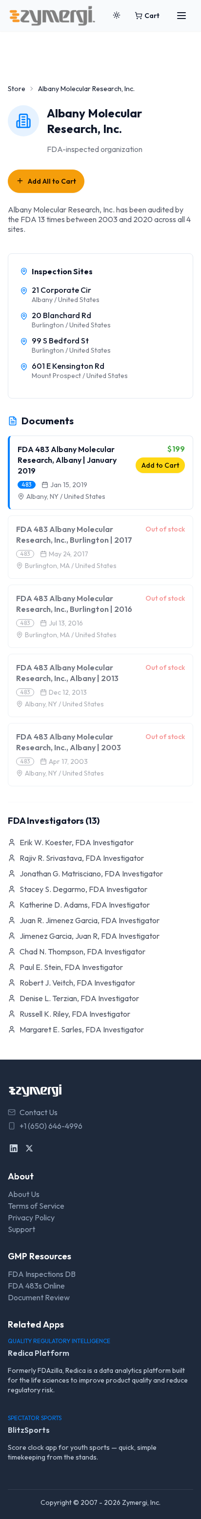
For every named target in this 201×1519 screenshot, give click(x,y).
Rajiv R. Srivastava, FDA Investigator (82, 858)
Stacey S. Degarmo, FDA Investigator (83, 889)
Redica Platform (38, 1353)
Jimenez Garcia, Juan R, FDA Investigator (90, 936)
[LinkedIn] (14, 1148)
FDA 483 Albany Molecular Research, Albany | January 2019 (67, 459)
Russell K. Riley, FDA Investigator (75, 1014)
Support (21, 1229)
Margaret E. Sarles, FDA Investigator (82, 1029)
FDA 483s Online (36, 1286)
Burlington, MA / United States (71, 565)
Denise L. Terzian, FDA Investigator (79, 998)
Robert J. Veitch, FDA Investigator (77, 982)
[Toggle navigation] (181, 15)
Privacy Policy (31, 1217)
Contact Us (39, 1112)
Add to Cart (160, 465)
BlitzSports (29, 1430)
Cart (152, 15)
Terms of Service (36, 1206)
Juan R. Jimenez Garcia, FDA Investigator (90, 920)
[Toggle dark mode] (116, 15)
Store (16, 88)
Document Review (39, 1297)
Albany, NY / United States (65, 496)
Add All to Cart (52, 181)
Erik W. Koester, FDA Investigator (77, 842)
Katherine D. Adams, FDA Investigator (85, 905)
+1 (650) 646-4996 (51, 1126)
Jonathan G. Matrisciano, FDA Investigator (91, 873)
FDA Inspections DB (42, 1274)
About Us (24, 1194)
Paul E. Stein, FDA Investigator (71, 967)
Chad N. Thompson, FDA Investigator (82, 951)
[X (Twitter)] (29, 1148)
